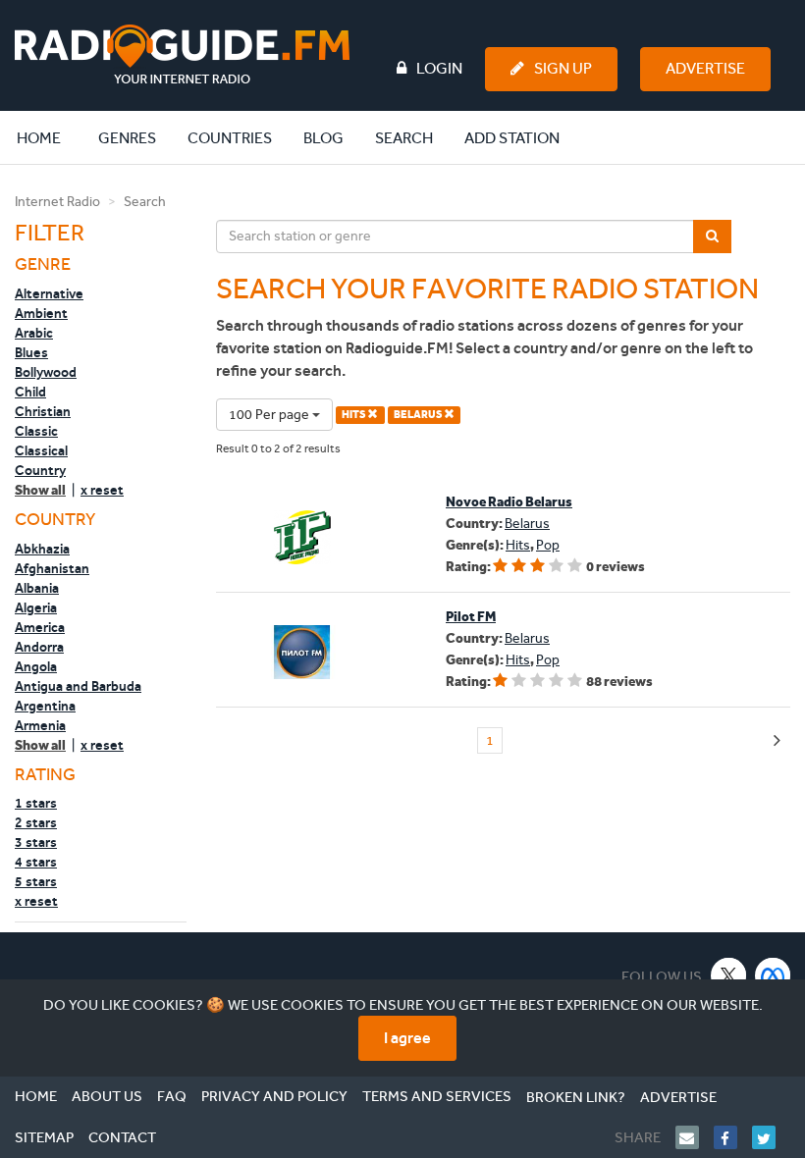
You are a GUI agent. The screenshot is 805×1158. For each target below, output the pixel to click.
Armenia (40, 725)
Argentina (45, 705)
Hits (518, 545)
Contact (122, 1137)
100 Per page (270, 414)
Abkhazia (42, 548)
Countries (230, 138)
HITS (354, 414)
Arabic (34, 333)
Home (49, 137)
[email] (694, 1137)
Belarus (527, 523)
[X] (729, 975)
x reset (102, 490)
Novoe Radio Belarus (509, 502)
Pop (548, 545)
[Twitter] (771, 1137)
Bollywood (46, 372)
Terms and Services (436, 1096)
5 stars (36, 881)
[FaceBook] (733, 1137)
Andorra (39, 647)
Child (30, 391)
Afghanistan (52, 568)
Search (404, 138)
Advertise (705, 68)
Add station (512, 138)
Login (439, 68)
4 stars (36, 861)
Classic (36, 431)
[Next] (777, 741)
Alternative (49, 293)
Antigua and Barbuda (78, 686)
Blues (31, 352)
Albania (37, 588)
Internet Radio (57, 201)
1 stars (36, 803)
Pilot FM (471, 616)
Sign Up (563, 68)
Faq (172, 1096)
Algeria (36, 607)
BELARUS (419, 414)
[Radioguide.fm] (182, 54)
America (40, 627)
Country (40, 470)
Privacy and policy (274, 1096)
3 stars (36, 842)
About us (107, 1096)
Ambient (41, 313)
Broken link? (575, 1097)
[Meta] (773, 975)
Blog (323, 138)
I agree (407, 1037)
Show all (40, 490)
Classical (41, 450)
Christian (43, 411)
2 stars (36, 822)
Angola (36, 666)
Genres (127, 138)
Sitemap (44, 1137)
